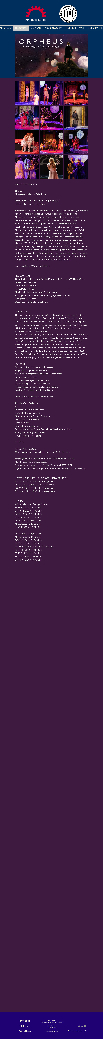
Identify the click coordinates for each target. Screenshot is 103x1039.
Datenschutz (79, 1031)
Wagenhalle (27, 452)
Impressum (71, 1031)
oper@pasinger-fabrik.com (52, 1031)
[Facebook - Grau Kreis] (85, 1026)
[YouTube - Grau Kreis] (79, 1026)
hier (51, 397)
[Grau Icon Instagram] (82, 1026)
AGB (85, 1031)
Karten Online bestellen (26, 449)
